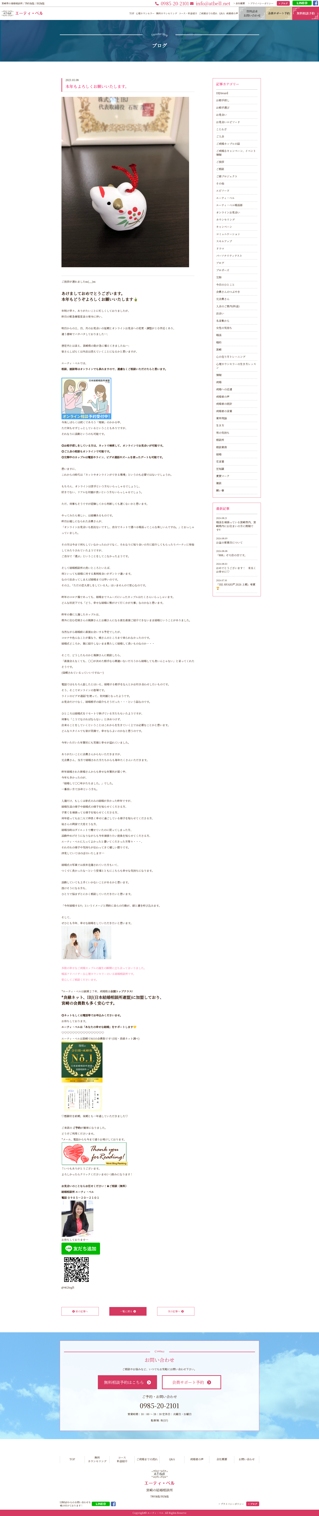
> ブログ (283, 3)
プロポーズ (222, 270)
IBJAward (222, 93)
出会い (220, 313)
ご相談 (220, 169)
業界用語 (221, 418)
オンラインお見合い (228, 212)
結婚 (218, 454)
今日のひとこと (225, 285)
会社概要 (221, 1459)
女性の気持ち (224, 328)
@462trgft (67, 1287)
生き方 (220, 425)
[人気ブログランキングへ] (94, 1154)
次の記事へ (174, 1311)
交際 (218, 277)
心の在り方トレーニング (230, 357)
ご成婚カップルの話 (228, 144)
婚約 (218, 342)
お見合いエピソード (228, 122)
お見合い (221, 115)
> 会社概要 (239, 3)
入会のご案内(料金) (228, 306)
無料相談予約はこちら (124, 1382)
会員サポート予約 (188, 1382)
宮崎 (218, 349)
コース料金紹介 (122, 1459)
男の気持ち (222, 433)
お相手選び (222, 107)
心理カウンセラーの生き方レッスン (236, 366)
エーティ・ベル (225, 198)
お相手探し (222, 100)
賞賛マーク (222, 476)
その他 (220, 183)
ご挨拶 (220, 162)
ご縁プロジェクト (226, 176)
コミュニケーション (228, 234)
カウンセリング (225, 219)
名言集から (222, 321)
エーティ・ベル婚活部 (229, 205)
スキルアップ (224, 241)
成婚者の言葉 (224, 411)
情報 (218, 375)
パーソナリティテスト (229, 256)
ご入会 (220, 136)
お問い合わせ (247, 1459)
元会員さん (222, 299)
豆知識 (220, 469)
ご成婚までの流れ (208, 13)
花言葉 (220, 461)
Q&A (222, 13)
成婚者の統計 (224, 404)
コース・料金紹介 (188, 13)
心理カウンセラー (145, 13)
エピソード (222, 191)
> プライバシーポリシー (260, 3)
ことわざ (221, 129)
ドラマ (220, 248)
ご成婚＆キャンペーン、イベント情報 (236, 152)
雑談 (218, 483)
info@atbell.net (213, 3)
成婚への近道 (224, 389)
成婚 (218, 382)
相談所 (220, 440)
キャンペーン (224, 227)
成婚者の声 (232, 13)
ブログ (220, 263)
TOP (131, 13)
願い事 (220, 490)
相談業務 (221, 447)
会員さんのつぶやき (228, 292)
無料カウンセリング (166, 13)
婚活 (218, 335)
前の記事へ (82, 1311)
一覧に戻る (126, 1311)
